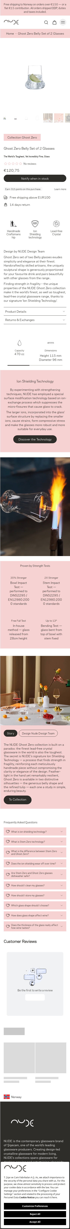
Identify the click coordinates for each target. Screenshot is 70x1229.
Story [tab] (10, 733)
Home (10, 33)
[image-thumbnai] (4, 118)
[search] (46, 22)
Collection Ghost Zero (22, 137)
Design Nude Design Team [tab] (38, 733)
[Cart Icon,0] (54, 22)
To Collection (17, 799)
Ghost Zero (44, 288)
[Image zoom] (35, 77)
